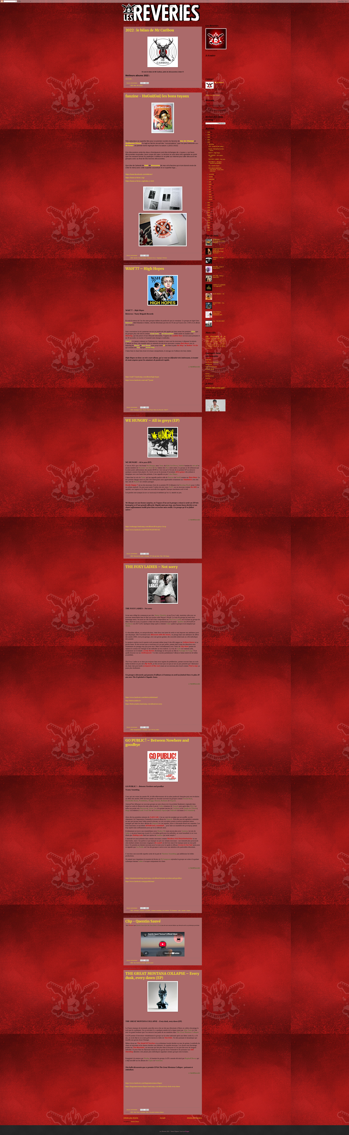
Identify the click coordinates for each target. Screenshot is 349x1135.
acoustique (208, 343)
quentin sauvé (149, 962)
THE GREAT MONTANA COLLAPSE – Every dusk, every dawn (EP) (162, 975)
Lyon (149, 729)
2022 (132, 85)
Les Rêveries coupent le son (213, 346)
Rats (161, 556)
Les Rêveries (220, 82)
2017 (208, 212)
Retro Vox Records (159, 410)
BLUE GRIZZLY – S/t (218, 294)
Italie (141, 410)
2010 (208, 230)
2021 (208, 202)
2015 (208, 217)
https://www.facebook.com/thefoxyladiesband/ (141, 697)
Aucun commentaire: (132, 83)
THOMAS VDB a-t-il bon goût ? (215, 388)
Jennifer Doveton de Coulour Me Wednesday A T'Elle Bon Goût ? (218, 251)
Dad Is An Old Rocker (211, 366)
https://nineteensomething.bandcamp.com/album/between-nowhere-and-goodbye (153, 878)
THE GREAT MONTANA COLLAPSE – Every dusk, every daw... (216, 170)
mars (210, 194)
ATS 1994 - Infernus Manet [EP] (218, 276)
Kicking (207, 373)
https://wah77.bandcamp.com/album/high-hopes (142, 377)
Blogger (187, 1131)
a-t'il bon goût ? (216, 338)
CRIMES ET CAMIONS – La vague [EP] (219, 285)
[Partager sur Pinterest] (148, 83)
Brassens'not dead (139, 556)
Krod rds (207, 378)
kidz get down (156, 556)
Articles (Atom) (135, 1121)
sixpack (188, 910)
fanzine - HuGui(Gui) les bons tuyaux (157, 96)
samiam (183, 910)
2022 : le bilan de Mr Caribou (149, 30)
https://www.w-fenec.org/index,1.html (139, 181)
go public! (148, 910)
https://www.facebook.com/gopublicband (139, 881)
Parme (144, 410)
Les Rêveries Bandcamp (211, 362)
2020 (208, 205)
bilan (135, 85)
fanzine (136, 258)
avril (210, 191)
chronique (136, 410)
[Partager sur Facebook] (146, 83)
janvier (211, 199)
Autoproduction (138, 729)
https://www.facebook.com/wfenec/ (138, 174)
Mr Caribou (140, 85)
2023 (208, 139)
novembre (211, 174)
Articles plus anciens (194, 1118)
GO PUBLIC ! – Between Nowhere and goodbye (214, 162)
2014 (208, 220)
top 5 (223, 341)
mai (210, 189)
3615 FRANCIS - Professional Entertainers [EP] (217, 313)
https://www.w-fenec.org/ (134, 178)
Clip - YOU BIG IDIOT (219, 321)
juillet (210, 184)
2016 (208, 215)
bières (223, 346)
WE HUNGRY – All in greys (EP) (152, 420)
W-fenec (165, 258)
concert (207, 348)
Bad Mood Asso (209, 376)
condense (142, 910)
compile (216, 341)
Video (223, 338)
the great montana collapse (156, 1112)
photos (210, 348)
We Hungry (166, 556)
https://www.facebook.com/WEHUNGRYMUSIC (142, 530)
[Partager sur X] (144, 83)
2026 (208, 132)
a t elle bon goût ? (220, 344)
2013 (208, 222)
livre (220, 341)
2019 (208, 207)
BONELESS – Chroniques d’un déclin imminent (219, 241)
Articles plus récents (131, 1118)
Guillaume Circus (151, 258)
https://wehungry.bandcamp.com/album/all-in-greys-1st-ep (145, 526)
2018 (208, 210)
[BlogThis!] (143, 83)
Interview (213, 340)
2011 (208, 227)
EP (151, 556)
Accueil (162, 1118)
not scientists (165, 910)
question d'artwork (219, 343)
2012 (208, 225)
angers (207, 340)
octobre (211, 176)
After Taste (137, 1112)
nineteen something (156, 910)
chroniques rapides (210, 344)
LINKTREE (208, 359)
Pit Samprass (173, 910)
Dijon (147, 1112)
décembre (211, 144)
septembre (212, 179)
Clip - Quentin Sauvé (143, 921)
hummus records (140, 962)
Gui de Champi (142, 258)
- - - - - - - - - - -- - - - (210, 371)
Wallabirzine (208, 364)
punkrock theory (209, 369)
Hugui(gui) (159, 258)
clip (135, 962)
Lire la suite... (129, 79)
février (210, 197)
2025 (208, 134)
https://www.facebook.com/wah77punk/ (139, 380)
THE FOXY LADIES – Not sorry (151, 567)
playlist (207, 341)
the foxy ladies (155, 729)
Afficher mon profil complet (212, 95)
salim (179, 910)
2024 (208, 137)
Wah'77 (166, 410)
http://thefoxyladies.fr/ (133, 701)
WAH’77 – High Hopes (144, 268)
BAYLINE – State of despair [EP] (218, 267)
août (210, 182)
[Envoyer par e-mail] (141, 83)
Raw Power (150, 410)
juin (210, 187)
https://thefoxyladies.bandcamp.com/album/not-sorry (143, 704)
